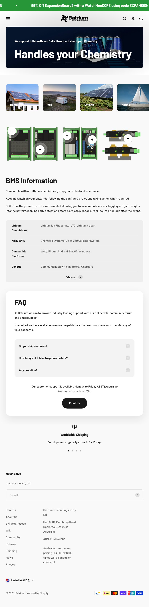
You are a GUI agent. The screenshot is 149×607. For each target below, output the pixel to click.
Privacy (10, 564)
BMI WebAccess (16, 523)
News (9, 557)
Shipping (11, 550)
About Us (11, 516)
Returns (11, 544)
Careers (11, 510)
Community (13, 537)
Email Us (74, 403)
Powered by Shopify (37, 593)
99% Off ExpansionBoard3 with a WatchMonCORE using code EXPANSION (86, 5)
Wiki (8, 530)
